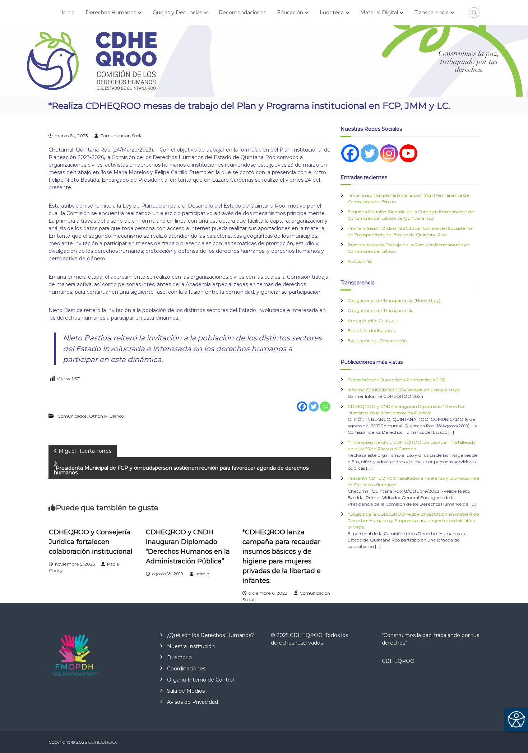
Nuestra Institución (191, 646)
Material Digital (379, 12)
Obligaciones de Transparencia (380, 310)
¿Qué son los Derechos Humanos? (210, 635)
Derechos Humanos (110, 12)
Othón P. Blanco (106, 416)
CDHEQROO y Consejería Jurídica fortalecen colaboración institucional (91, 542)
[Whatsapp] (325, 401)
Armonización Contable (373, 320)
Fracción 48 (360, 261)
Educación (290, 12)
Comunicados (72, 416)
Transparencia (431, 12)
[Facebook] (302, 401)
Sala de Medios (186, 691)
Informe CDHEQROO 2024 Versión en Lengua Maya (404, 389)
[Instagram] (389, 153)
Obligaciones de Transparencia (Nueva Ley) (394, 300)
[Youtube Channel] (408, 153)
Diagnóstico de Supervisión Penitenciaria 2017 (397, 379)
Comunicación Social (122, 135)
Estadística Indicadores (371, 330)
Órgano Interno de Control (200, 680)
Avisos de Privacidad (192, 702)
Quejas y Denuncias (177, 12)
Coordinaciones (186, 668)
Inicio (68, 12)
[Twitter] (314, 401)
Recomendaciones (242, 12)
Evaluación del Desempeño (377, 340)
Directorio (179, 657)
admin (202, 573)
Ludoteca (332, 12)
